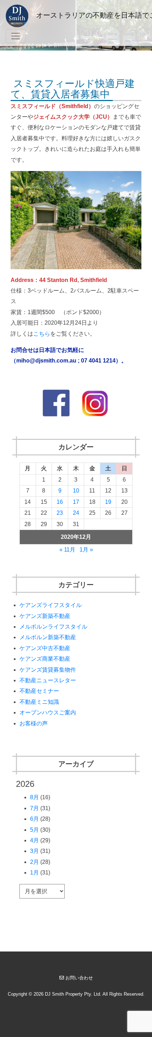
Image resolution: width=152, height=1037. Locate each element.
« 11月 (67, 550)
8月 (34, 797)
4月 (34, 840)
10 (76, 491)
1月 (34, 873)
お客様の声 (33, 723)
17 (76, 502)
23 (60, 513)
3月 (34, 851)
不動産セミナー (39, 691)
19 (108, 502)
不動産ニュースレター (47, 680)
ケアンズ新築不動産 (44, 616)
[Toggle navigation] (15, 36)
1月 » (86, 550)
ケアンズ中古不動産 (44, 648)
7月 (34, 808)
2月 (34, 862)
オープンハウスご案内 (47, 712)
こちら (41, 334)
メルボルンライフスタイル (53, 627)
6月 (34, 819)
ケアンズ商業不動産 (44, 659)
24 (76, 513)
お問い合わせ (79, 977)
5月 (34, 830)
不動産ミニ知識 (39, 702)
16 (60, 502)
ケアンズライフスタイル (50, 605)
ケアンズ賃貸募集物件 (47, 670)
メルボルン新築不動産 (47, 637)
